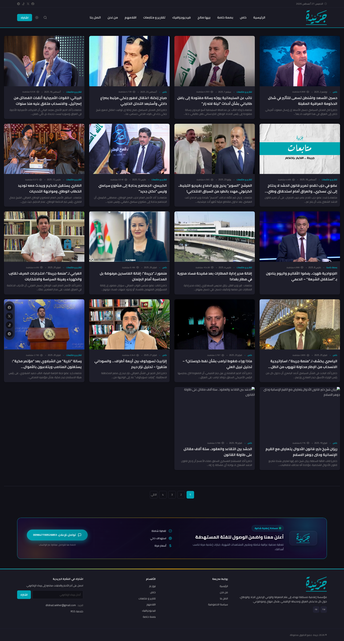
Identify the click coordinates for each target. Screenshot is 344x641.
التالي (154, 494)
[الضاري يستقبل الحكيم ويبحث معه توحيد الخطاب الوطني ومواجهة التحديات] (44, 149)
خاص (243, 17)
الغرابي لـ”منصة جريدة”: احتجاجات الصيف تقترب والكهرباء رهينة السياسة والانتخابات (45, 276)
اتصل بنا (95, 17)
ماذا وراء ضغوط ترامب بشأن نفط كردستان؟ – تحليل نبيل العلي (217, 364)
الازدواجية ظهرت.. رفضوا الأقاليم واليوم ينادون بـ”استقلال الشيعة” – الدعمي (301, 276)
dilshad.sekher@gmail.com (64, 605)
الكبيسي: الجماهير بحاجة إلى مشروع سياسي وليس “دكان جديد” (132, 188)
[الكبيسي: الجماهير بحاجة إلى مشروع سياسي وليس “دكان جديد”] (129, 149)
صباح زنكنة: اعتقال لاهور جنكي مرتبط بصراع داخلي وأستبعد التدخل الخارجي (133, 101)
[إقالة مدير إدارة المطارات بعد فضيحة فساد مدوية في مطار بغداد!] (214, 236)
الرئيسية (259, 17)
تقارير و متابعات (154, 17)
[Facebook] (32, 3)
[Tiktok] (23, 3)
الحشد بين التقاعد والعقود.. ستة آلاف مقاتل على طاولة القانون (218, 452)
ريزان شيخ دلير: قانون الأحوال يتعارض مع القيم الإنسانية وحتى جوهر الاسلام (301, 452)
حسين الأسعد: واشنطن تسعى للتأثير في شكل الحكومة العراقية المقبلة (302, 101)
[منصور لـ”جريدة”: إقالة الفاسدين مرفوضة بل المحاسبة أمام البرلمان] (129, 236)
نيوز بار (152, 586)
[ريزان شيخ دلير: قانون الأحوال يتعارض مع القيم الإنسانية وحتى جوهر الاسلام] (300, 412)
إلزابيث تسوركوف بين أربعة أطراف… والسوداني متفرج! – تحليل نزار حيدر (130, 364)
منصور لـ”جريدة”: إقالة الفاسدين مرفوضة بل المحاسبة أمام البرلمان (133, 276)
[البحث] (45, 17)
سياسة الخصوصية (218, 604)
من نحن (113, 17)
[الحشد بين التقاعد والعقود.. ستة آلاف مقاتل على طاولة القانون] (214, 412)
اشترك (24, 17)
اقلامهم (130, 17)
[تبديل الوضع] (36, 17)
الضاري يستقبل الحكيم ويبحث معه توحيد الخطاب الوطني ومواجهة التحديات (50, 188)
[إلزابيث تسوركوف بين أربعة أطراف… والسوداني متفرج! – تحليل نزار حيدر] (129, 324)
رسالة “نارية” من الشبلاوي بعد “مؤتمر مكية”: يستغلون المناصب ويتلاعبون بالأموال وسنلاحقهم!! (47, 367)
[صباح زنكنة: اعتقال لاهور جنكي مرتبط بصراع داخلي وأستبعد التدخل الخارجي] (129, 61)
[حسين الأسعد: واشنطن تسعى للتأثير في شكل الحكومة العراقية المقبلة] (300, 61)
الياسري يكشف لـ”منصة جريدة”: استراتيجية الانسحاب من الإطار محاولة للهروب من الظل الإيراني (303, 367)
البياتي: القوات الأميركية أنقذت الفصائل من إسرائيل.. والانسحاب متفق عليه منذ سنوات (48, 101)
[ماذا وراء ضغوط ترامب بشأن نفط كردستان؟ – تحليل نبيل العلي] (214, 324)
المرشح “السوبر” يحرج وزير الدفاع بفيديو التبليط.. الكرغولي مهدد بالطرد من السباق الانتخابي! (215, 188)
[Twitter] (28, 3)
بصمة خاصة (225, 17)
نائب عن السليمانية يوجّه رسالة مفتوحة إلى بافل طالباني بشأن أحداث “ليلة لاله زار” (214, 101)
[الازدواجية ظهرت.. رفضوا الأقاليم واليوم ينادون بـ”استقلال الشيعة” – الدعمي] (300, 236)
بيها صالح (203, 17)
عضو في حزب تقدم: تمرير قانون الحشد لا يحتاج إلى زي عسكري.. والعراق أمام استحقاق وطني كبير (302, 191)
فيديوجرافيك (181, 17)
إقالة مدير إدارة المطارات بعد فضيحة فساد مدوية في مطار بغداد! (214, 276)
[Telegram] (18, 3)
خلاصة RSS (77, 611)
